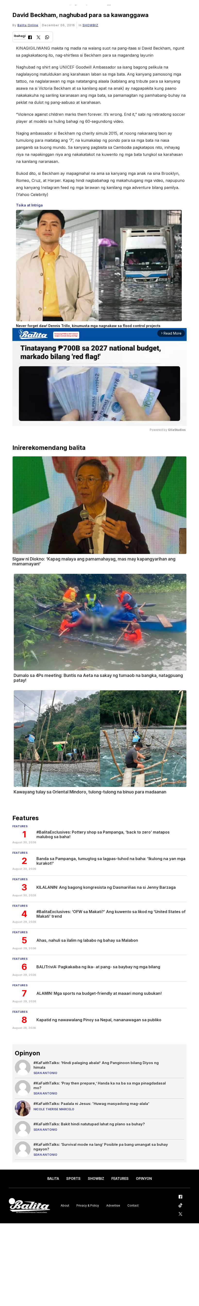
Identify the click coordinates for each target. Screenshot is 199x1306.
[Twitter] (38, 38)
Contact (133, 1205)
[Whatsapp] (47, 38)
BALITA (53, 1178)
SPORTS (73, 1178)
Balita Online (27, 25)
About (65, 1205)
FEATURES (120, 1178)
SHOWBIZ (90, 25)
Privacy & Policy (87, 1205)
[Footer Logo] (29, 1205)
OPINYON (144, 1178)
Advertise (113, 1205)
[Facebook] (30, 38)
